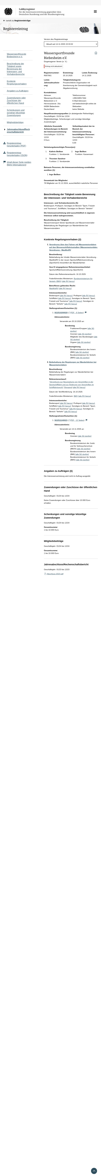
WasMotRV (53, 288)
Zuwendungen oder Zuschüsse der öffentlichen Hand (16, 100)
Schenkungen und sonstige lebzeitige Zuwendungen (16, 113)
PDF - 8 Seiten (77, 313)
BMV (76, 396)
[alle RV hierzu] (68, 281)
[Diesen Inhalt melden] (85, 313)
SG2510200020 (61, 313)
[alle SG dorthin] (84, 334)
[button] (95, 11)
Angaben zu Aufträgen (17, 91)
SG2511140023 (60, 420)
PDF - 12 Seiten (77, 420)
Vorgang (68, 387)
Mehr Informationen (16, 165)
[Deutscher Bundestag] (10, 11)
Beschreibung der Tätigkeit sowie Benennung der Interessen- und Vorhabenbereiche (16, 69)
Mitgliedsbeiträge (15, 122)
